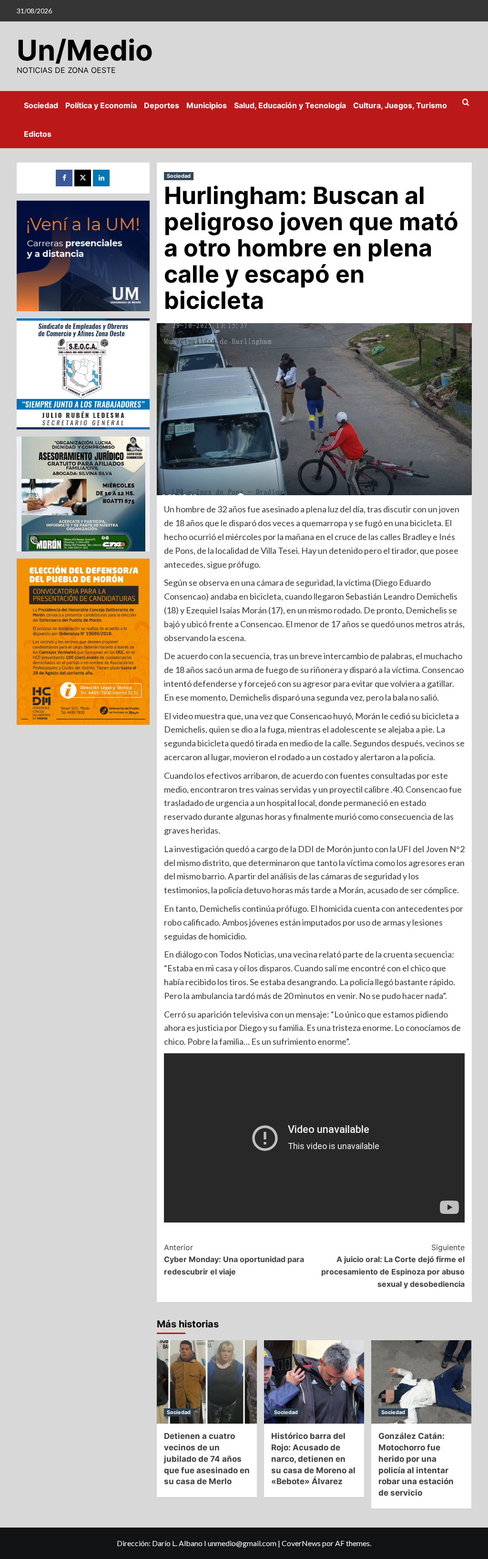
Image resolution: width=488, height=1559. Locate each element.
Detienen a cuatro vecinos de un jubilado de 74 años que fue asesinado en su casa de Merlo (207, 1458)
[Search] (466, 102)
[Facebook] (64, 178)
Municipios (206, 105)
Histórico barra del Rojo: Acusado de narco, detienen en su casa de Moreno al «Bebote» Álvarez (313, 1458)
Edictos (37, 134)
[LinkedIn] (101, 178)
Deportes (161, 105)
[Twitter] (82, 178)
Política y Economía (101, 105)
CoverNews (301, 1543)
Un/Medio (85, 50)
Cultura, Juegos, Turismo (400, 105)
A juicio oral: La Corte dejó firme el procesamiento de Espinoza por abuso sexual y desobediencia (393, 1266)
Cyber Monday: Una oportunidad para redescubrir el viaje (234, 1259)
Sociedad (41, 105)
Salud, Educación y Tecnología (290, 105)
